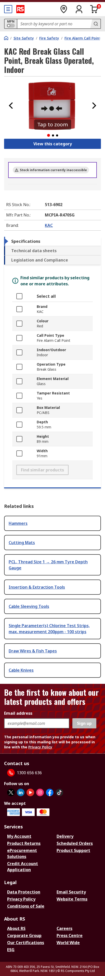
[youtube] (30, 792)
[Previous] (11, 105)
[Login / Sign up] (79, 9)
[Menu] (8, 9)
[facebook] (50, 792)
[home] (6, 38)
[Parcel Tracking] (63, 9)
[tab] (52, 241)
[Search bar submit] (95, 23)
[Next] (94, 105)
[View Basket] (94, 9)
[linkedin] (20, 792)
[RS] (20, 9)
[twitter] (11, 792)
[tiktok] (59, 792)
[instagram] (40, 792)
